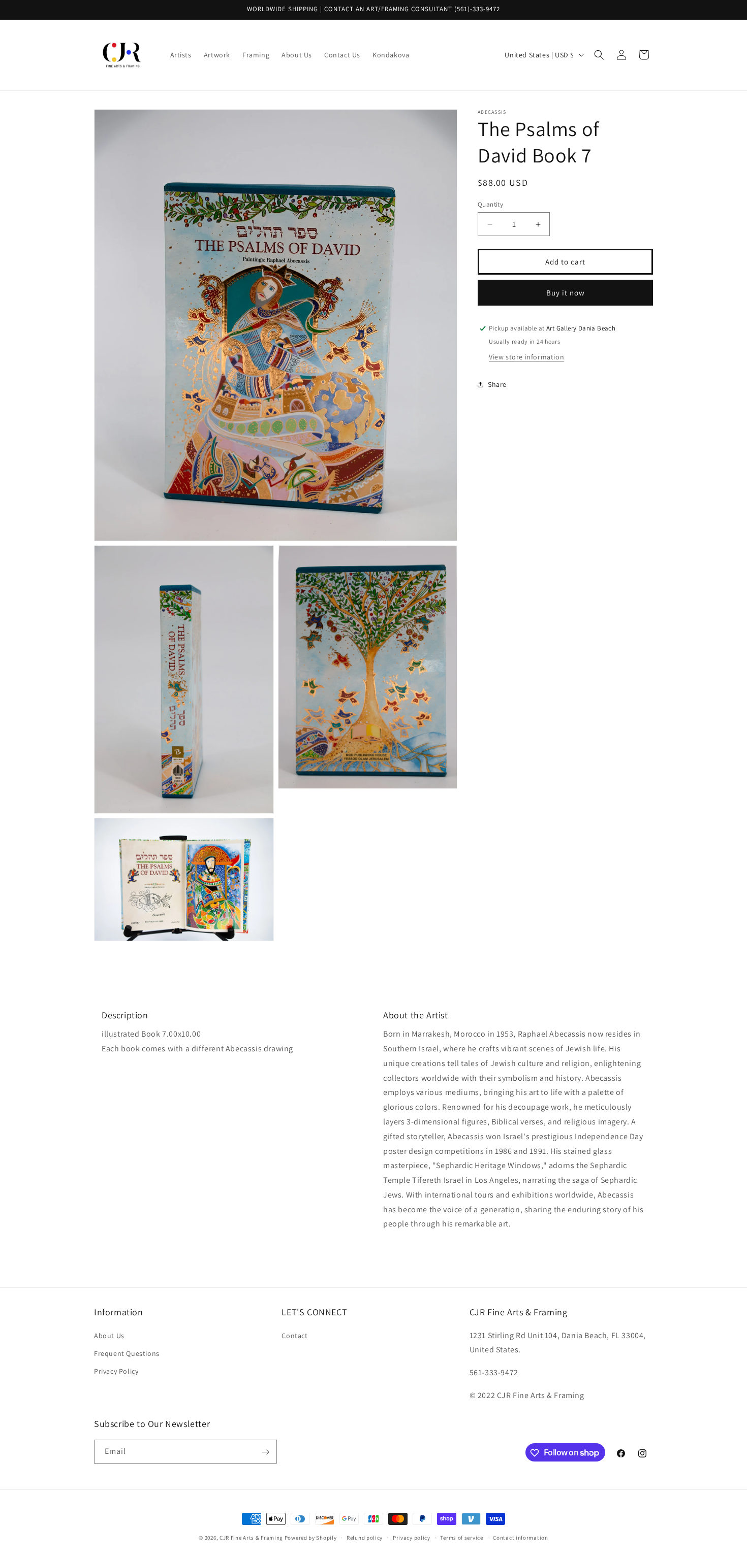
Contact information (520, 1537)
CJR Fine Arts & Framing (251, 1537)
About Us (109, 1335)
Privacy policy (411, 1537)
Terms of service (461, 1537)
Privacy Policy (116, 1370)
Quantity (490, 204)
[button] (599, 55)
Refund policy (365, 1537)
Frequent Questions (127, 1352)
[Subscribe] (265, 1452)
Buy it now (565, 292)
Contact (294, 1335)
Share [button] (497, 383)
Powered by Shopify (311, 1537)
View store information (526, 356)
